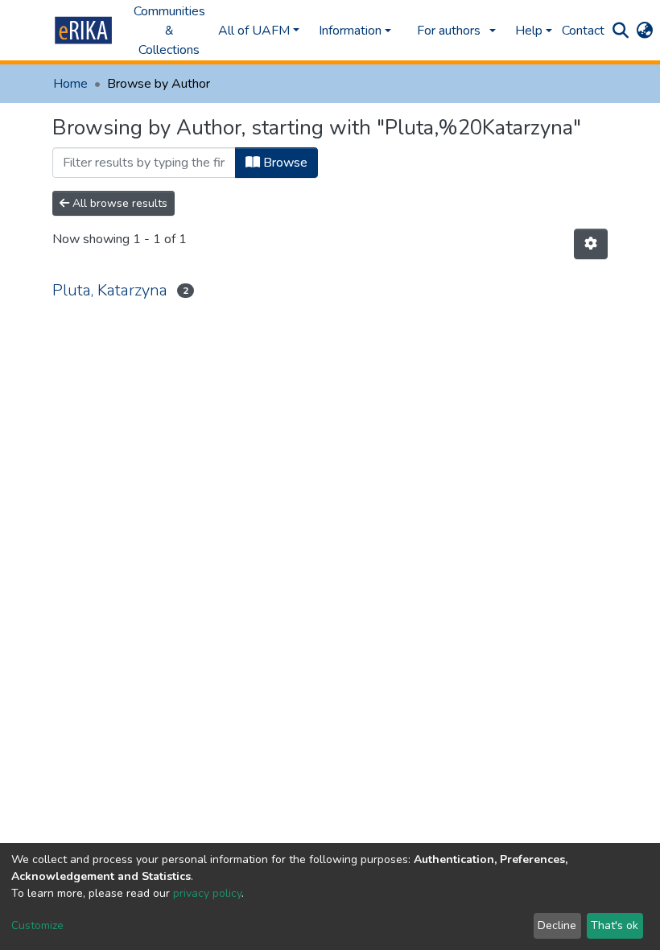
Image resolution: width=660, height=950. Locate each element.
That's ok (614, 925)
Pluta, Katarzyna (109, 290)
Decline (557, 925)
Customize (37, 925)
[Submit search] (620, 30)
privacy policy (207, 893)
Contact (583, 30)
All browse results (118, 203)
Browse (283, 162)
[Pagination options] (591, 244)
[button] (644, 30)
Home (70, 84)
